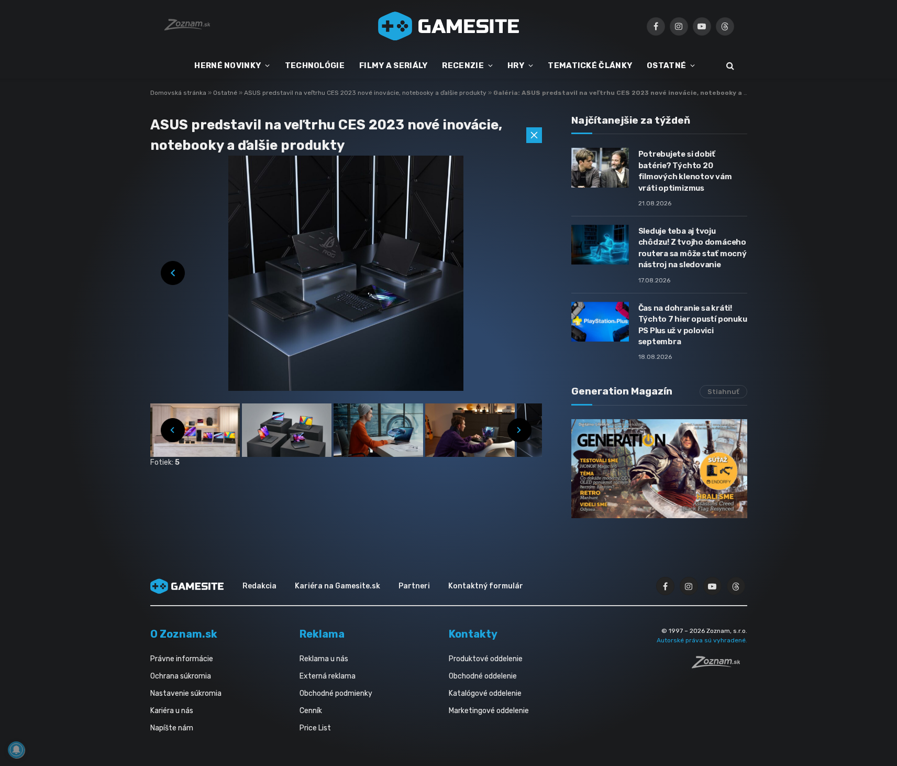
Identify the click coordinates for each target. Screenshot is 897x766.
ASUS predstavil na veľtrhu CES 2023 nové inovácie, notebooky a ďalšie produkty (366, 92)
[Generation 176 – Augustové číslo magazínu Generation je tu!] (659, 468)
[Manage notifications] (16, 749)
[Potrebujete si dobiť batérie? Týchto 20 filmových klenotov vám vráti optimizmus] (600, 168)
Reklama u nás (324, 658)
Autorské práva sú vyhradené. (702, 640)
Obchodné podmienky (336, 693)
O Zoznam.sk (183, 634)
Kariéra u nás (171, 710)
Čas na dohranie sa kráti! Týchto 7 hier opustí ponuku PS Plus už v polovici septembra (692, 324)
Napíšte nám (171, 728)
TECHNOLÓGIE (315, 65)
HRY (515, 65)
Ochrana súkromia (180, 676)
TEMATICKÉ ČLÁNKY (590, 65)
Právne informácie (181, 658)
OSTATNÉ (666, 65)
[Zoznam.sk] (719, 665)
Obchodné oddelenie (483, 676)
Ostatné (226, 92)
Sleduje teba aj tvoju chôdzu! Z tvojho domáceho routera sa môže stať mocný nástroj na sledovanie (692, 247)
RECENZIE (462, 65)
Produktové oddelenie (486, 658)
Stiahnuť (723, 392)
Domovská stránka (178, 92)
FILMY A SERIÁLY (393, 65)
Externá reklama (328, 676)
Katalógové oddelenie (485, 693)
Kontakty (473, 634)
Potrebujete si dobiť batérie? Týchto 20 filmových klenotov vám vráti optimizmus (685, 170)
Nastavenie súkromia (186, 693)
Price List (315, 728)
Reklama (322, 634)
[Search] (729, 66)
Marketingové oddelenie (489, 710)
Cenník (311, 710)
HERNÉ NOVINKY (227, 65)
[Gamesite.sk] (449, 26)
